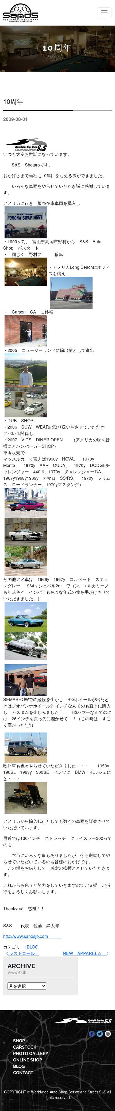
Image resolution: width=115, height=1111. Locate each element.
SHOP (19, 1040)
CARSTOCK (24, 1047)
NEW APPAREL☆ (85, 953)
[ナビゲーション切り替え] (104, 12)
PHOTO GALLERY (30, 1053)
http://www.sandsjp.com (32, 936)
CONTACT (23, 1072)
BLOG (32, 947)
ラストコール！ (23, 953)
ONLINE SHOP (27, 1060)
